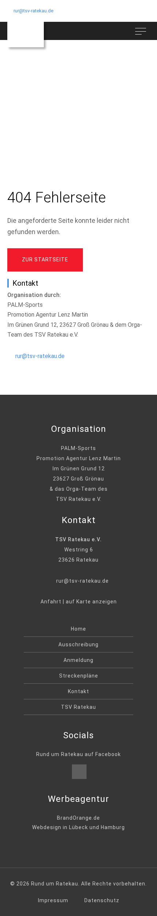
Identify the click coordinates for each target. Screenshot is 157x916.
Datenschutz (101, 900)
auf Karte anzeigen (91, 601)
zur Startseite (45, 259)
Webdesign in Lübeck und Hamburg (78, 827)
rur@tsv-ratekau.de (33, 10)
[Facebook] (79, 771)
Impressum (53, 900)
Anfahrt (51, 601)
